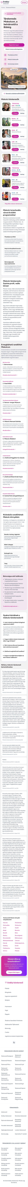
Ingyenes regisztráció (10, 1024)
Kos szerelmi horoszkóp (4, 1182)
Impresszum (7, 1034)
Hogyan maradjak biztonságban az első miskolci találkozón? (12, 678)
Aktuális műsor (7, 430)
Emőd (16, 974)
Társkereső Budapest (4, 1084)
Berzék (5, 961)
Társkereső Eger (18, 1112)
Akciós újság (4, 1166)
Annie (13, 130)
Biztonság (7, 1056)
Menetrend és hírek (8, 487)
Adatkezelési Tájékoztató (11, 1053)
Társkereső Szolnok (19, 1102)
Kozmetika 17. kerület (18, 1166)
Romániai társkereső (17, 1146)
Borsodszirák (6, 966)
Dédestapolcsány (19, 971)
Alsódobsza (17, 951)
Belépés (24, 2)
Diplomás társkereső (4, 1151)
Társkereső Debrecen (17, 1084)
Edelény (5, 974)
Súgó (5, 1038)
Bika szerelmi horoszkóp (18, 1182)
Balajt (4, 958)
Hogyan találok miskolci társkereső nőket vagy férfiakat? (12, 657)
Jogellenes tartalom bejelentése (13, 1064)
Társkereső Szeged (19, 1089)
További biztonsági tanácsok (11, 606)
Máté (13, 179)
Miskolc (16, 979)
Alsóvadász (6, 953)
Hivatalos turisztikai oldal (10, 394)
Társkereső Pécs (5, 1093)
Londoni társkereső (19, 1161)
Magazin (6, 1042)
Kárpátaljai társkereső (17, 1156)
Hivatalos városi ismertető (10, 375)
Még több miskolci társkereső (14, 203)
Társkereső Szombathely (5, 1107)
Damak (5, 971)
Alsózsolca (17, 953)
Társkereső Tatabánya (17, 1122)
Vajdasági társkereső (4, 1161)
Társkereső (17, 1141)
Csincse (16, 969)
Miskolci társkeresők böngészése (14, 49)
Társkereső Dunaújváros (4, 1127)
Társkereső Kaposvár (4, 1122)
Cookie (6, 1060)
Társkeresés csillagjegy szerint (13, 1176)
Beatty (14, 118)
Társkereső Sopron (19, 1117)
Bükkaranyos (18, 966)
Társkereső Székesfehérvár (5, 1102)
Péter (13, 155)
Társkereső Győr (18, 1093)
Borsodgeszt (18, 963)
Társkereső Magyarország (18, 1127)
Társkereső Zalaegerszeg (5, 1117)
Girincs (5, 979)
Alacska (5, 951)
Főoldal (3, 7)
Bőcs (15, 961)
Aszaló (16, 956)
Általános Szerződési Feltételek (13, 1049)
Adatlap (22, 113)
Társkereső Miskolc (6, 1089)
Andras (14, 170)
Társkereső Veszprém (4, 1112)
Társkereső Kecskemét (17, 1097)
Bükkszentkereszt (8, 969)
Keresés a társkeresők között (14, 93)
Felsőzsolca (6, 976)
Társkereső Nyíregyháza (4, 1097)
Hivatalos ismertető (8, 468)
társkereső (4, 1141)
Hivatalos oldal (7, 413)
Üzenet (15, 113)
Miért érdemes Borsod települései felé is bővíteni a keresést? (11, 664)
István (13, 193)
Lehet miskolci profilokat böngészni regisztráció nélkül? (14, 623)
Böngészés (7, 1020)
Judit (13, 142)
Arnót (4, 956)
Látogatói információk (9, 449)
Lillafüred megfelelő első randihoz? (11, 671)
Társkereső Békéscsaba (17, 1107)
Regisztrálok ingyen (14, 45)
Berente (16, 958)
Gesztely (16, 976)
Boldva (5, 963)
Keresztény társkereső (17, 1151)
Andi (13, 105)
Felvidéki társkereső (7, 1156)
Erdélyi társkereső (6, 1146)
